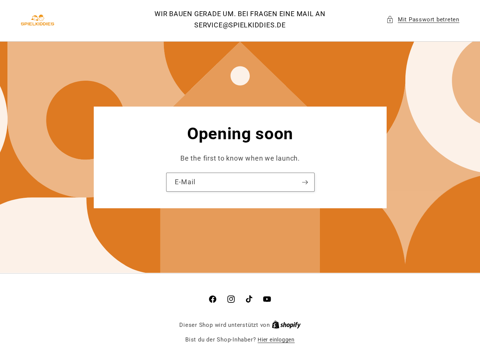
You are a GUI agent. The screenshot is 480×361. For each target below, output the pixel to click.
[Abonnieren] (305, 182)
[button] (422, 20)
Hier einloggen (276, 340)
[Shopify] (286, 325)
